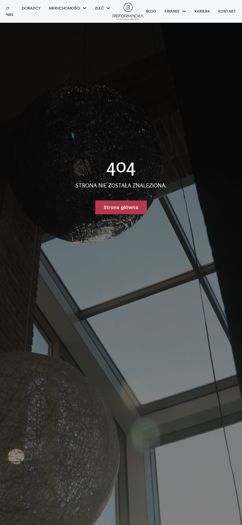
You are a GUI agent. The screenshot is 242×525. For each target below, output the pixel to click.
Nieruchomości (64, 8)
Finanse (172, 11)
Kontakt (227, 11)
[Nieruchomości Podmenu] (84, 8)
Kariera (202, 11)
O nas (9, 11)
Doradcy (31, 8)
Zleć (99, 8)
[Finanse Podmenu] (184, 11)
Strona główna (121, 207)
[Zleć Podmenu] (108, 8)
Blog (151, 11)
